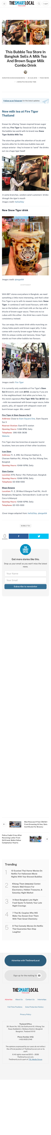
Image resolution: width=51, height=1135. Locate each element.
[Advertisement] (25, 709)
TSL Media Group (35, 1059)
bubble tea (25, 526)
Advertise (8, 999)
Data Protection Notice (34, 1007)
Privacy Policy (25, 1014)
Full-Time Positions (15, 1007)
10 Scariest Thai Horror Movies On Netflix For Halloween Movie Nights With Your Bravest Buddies (26, 874)
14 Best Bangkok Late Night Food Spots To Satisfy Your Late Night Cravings (27, 903)
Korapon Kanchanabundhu (13, 78)
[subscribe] (39, 975)
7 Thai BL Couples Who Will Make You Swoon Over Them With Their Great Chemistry (25, 916)
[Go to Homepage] (21, 3)
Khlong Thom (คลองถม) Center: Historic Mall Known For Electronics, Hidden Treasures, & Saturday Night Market (27, 888)
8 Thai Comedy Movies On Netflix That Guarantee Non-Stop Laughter (27, 929)
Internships (42, 999)
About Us (19, 999)
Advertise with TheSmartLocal (26, 960)
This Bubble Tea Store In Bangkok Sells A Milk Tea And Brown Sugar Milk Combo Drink (25, 59)
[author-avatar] (25, 72)
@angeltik (42, 513)
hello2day (32, 513)
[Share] (19, 536)
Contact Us (30, 999)
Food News (44, 78)
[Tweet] (39, 536)
